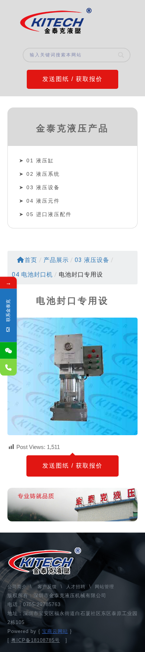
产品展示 (56, 259)
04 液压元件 (43, 201)
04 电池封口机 (32, 274)
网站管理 (104, 586)
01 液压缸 (40, 160)
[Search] (121, 55)
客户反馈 (47, 586)
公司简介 (17, 586)
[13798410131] (8, 367)
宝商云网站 (55, 631)
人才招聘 (76, 586)
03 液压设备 (43, 187)
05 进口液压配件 (49, 214)
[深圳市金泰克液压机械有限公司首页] (56, 20)
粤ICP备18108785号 (35, 640)
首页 (31, 259)
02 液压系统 (43, 174)
